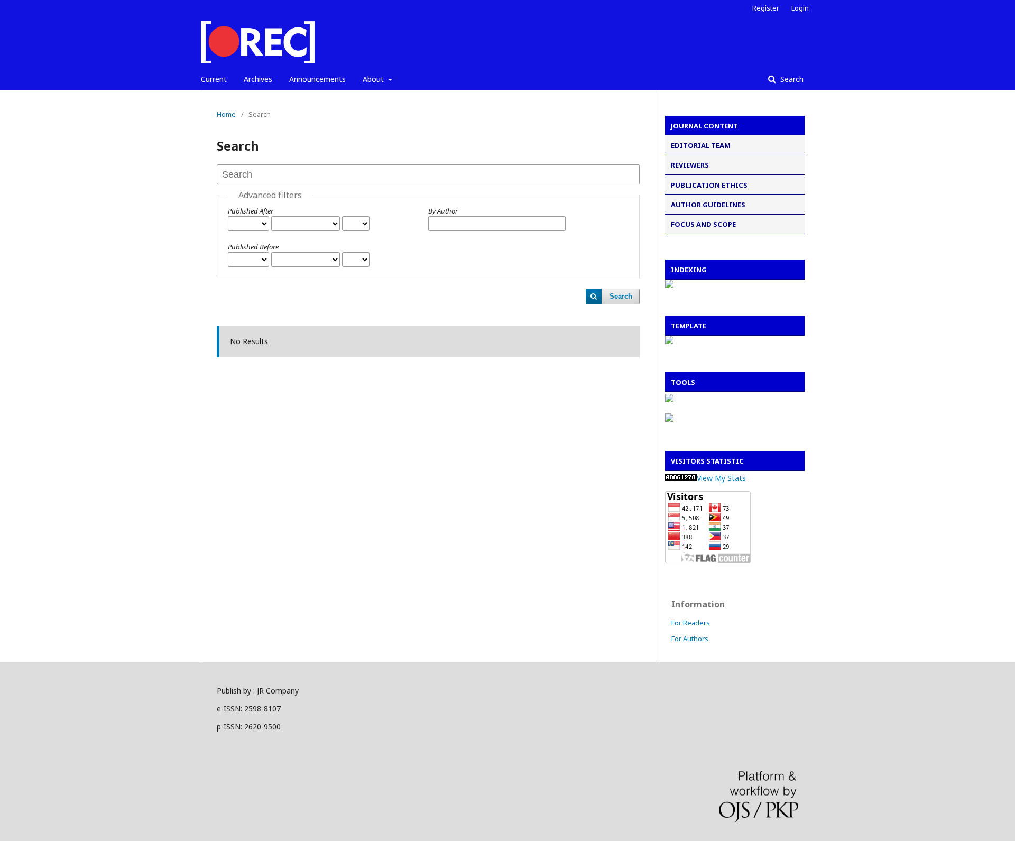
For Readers (690, 622)
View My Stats (721, 478)
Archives (258, 79)
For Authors (689, 638)
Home (226, 114)
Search (791, 79)
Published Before (253, 247)
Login (800, 8)
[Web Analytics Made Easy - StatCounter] (681, 478)
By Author (443, 211)
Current (214, 79)
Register (765, 8)
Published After (250, 211)
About (374, 79)
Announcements (317, 79)
